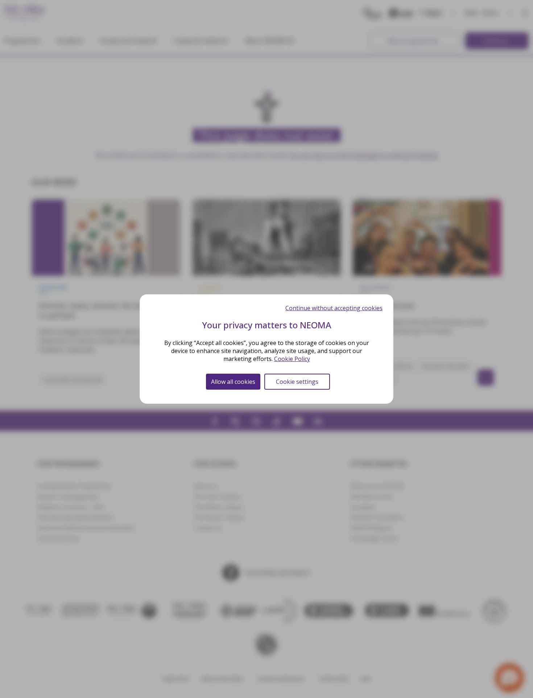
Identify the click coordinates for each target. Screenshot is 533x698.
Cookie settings (297, 382)
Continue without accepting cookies (334, 308)
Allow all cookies (233, 382)
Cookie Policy (292, 359)
